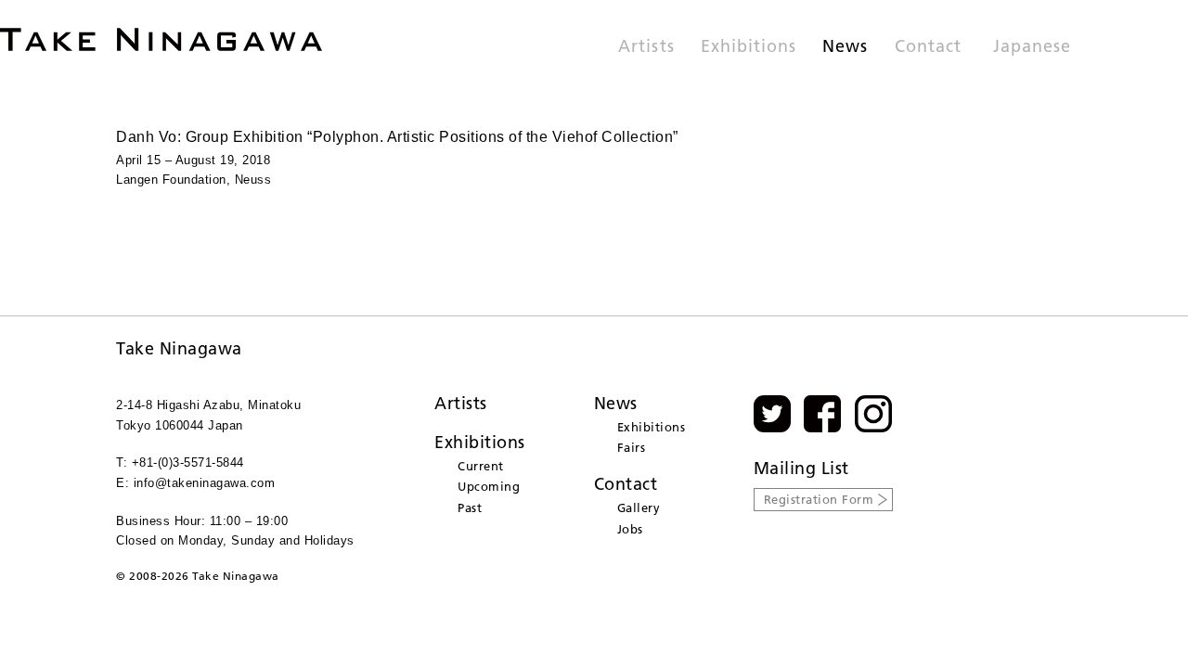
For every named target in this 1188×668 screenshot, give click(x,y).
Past (470, 507)
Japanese (1032, 47)
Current (481, 465)
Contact (928, 47)
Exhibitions (749, 47)
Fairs (631, 447)
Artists (646, 47)
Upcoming (489, 486)
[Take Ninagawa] (161, 39)
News (845, 47)
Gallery (639, 507)
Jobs (630, 528)
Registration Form (819, 499)
